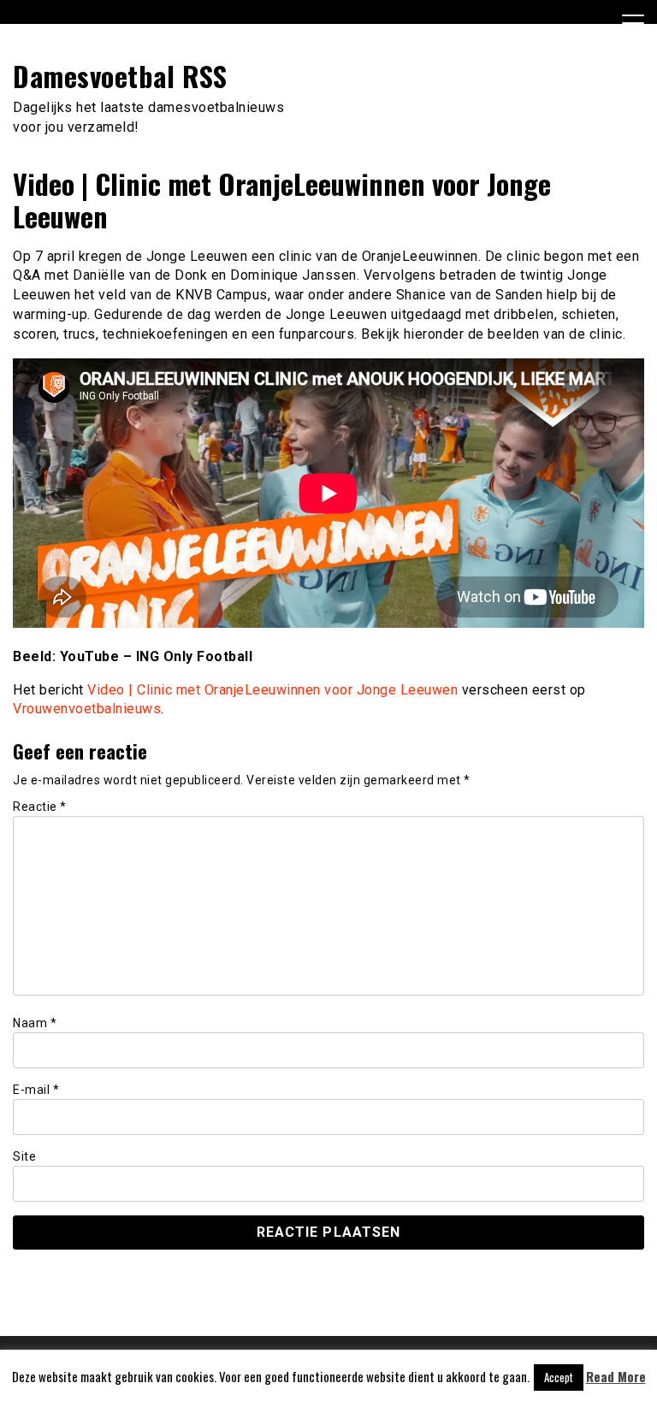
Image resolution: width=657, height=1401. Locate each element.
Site (24, 1156)
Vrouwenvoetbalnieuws (87, 708)
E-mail (36, 1090)
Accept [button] (558, 1377)
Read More (616, 1377)
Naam (34, 1023)
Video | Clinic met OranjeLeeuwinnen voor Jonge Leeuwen (272, 690)
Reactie (40, 806)
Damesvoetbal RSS (120, 76)
